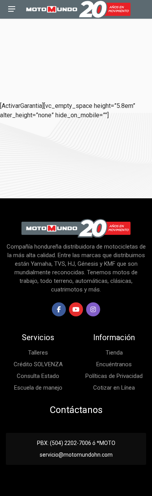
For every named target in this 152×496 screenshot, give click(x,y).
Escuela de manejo (38, 387)
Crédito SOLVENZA (38, 364)
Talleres (38, 352)
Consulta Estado (38, 376)
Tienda (114, 352)
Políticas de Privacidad (114, 376)
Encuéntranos (114, 364)
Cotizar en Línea (114, 387)
